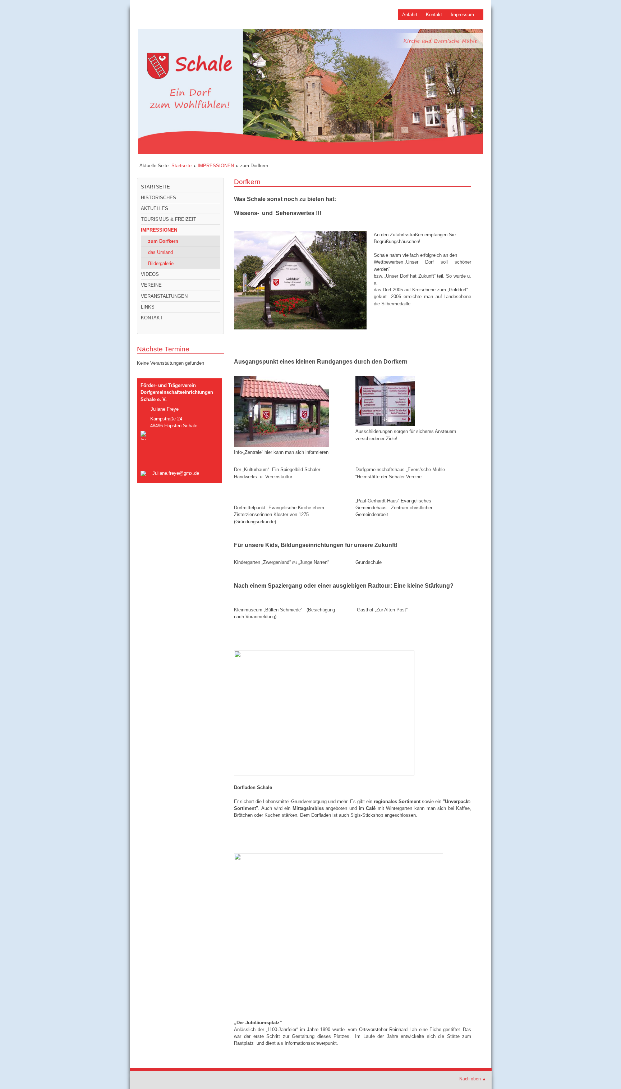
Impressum (462, 14)
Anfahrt (409, 14)
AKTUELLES (154, 208)
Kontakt (434, 14)
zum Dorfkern (163, 241)
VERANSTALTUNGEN (164, 296)
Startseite (181, 165)
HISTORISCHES (158, 197)
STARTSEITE (155, 187)
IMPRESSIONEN (216, 165)
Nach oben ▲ (472, 1078)
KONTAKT (152, 317)
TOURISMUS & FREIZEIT (168, 219)
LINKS (148, 307)
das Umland (160, 252)
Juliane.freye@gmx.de (175, 473)
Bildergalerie (161, 263)
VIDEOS (150, 274)
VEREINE (151, 285)
